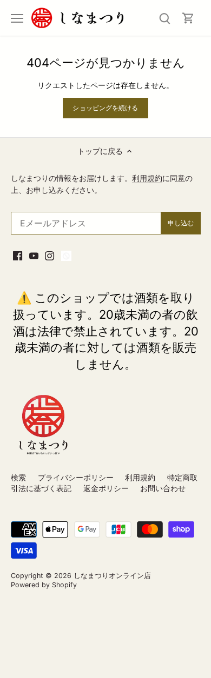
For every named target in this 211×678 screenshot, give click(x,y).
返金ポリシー (106, 488)
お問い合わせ (163, 488)
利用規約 (147, 178)
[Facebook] (17, 255)
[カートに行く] (188, 18)
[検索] (164, 18)
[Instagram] (49, 255)
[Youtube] (33, 255)
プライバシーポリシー (76, 477)
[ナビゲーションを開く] (17, 18)
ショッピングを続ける (105, 108)
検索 (18, 477)
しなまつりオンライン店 (112, 576)
